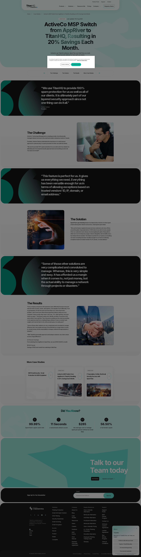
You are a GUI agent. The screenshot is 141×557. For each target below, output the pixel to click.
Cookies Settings (65, 64)
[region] (71, 62)
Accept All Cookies (76, 64)
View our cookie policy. (82, 60)
